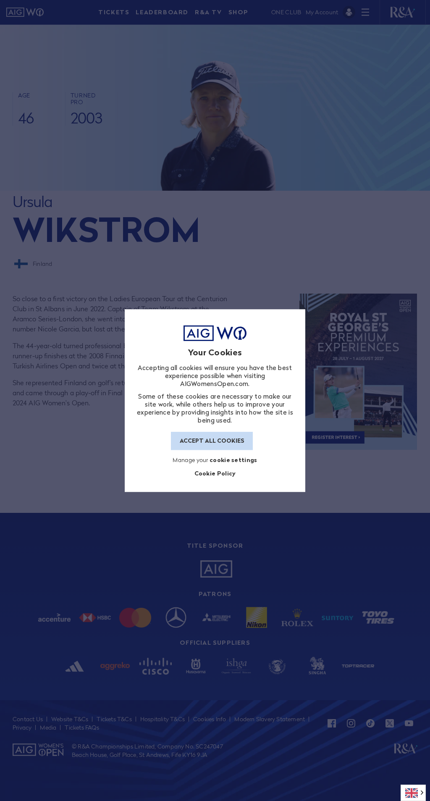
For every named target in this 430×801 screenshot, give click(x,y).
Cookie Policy (215, 473)
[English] (413, 793)
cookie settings (233, 459)
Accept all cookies (212, 441)
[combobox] (413, 793)
